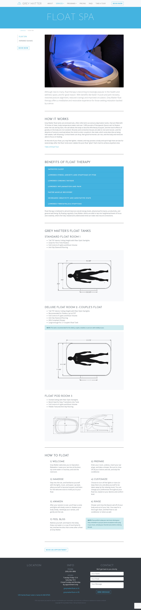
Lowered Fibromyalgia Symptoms (65, 204)
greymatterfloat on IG (71, 588)
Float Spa (23, 36)
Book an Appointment (56, 550)
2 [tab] (83, 82)
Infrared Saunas (26, 41)
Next (120, 60)
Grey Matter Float (29, 3)
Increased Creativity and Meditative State (69, 198)
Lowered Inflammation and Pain (64, 186)
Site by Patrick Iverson (79, 603)
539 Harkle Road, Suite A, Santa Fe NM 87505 (34, 595)
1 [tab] (80, 82)
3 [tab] (86, 82)
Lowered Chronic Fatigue (61, 181)
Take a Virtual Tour (52, 147)
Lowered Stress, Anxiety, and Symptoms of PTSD (72, 175)
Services (59, 3)
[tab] (84, 169)
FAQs (91, 3)
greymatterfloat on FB (71, 592)
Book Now (117, 3)
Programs (71, 3)
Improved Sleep (56, 169)
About (50, 3)
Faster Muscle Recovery (60, 192)
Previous (49, 60)
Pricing (83, 3)
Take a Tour (101, 3)
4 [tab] (88, 82)
